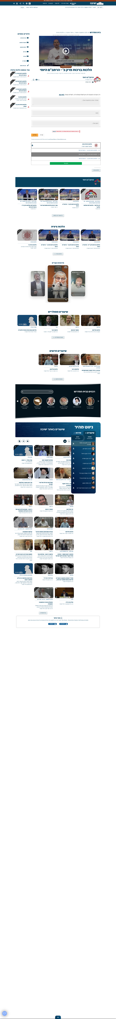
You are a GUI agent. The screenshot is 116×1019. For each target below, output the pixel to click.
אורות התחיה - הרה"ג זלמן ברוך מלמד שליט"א (91, 367)
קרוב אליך (30, 457)
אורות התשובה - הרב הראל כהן (25, 529)
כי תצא (77, 327)
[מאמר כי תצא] (43, 504)
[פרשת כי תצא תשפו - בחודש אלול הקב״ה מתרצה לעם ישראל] (64, 550)
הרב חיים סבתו (23, 108)
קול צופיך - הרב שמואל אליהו (66, 551)
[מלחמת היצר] (69, 364)
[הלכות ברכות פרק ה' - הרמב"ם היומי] (20, 84)
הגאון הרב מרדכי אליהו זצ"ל (94, 332)
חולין (72, 599)
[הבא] (87, 283)
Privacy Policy (53, 139)
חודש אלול (50, 575)
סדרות (77, 433)
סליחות (98, 327)
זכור (57, 327)
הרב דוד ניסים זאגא (49, 464)
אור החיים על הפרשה (74, 366)
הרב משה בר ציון (54, 371)
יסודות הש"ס (50, 457)
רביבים (51, 480)
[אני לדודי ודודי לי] (43, 573)
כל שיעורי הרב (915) (58, 215)
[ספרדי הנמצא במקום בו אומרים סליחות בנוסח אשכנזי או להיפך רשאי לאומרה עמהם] (64, 574)
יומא (31, 551)
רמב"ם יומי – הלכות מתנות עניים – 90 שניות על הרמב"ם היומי (49, 202)
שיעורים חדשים (58, 351)
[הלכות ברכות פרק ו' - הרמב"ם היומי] (69, 200)
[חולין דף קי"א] (64, 597)
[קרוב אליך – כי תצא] (23, 455)
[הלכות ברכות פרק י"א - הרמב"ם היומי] (20, 76)
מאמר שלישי (50, 529)
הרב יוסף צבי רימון (54, 332)
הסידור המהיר (33, 332)
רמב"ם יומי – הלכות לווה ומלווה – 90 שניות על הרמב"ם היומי (92, 202)
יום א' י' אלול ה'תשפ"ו (90, 7)
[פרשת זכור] (48, 325)
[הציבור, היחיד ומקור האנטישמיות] (91, 365)
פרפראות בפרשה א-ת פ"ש (26, 575)
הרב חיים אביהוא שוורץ (48, 536)
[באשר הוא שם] (69, 325)
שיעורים (89, 433)
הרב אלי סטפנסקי (69, 604)
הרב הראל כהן (29, 536)
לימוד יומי (99, 7)
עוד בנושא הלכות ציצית (20, 70)
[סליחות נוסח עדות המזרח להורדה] (27, 325)
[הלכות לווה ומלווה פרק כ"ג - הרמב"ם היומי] (27, 200)
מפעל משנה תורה (22, 98)
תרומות (45, 3)
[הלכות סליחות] (91, 325)
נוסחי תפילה (33, 327)
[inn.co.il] (30, 3)
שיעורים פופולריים (58, 312)
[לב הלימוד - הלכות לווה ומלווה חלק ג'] (91, 200)
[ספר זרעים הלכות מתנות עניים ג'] (48, 199)
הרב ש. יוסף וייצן (49, 608)
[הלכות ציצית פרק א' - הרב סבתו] (20, 107)
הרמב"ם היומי (23, 77)
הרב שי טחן (70, 581)
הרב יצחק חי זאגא (49, 559)
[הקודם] (28, 283)
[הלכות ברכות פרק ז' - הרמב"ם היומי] (20, 92)
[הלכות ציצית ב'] (27, 240)
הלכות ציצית (96, 170)
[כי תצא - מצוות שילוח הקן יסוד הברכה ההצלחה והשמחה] (23, 505)
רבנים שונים (29, 463)
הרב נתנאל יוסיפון (49, 511)
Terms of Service (61, 139)
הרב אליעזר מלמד (49, 489)
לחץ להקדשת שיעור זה (66, 66)
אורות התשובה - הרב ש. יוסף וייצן (45, 599)
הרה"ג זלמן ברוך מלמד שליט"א (93, 372)
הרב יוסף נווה (76, 332)
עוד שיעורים (43, 613)
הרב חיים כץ (76, 371)
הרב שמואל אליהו (69, 557)
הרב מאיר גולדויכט (28, 513)
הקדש (22, 7)
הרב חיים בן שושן (69, 514)
